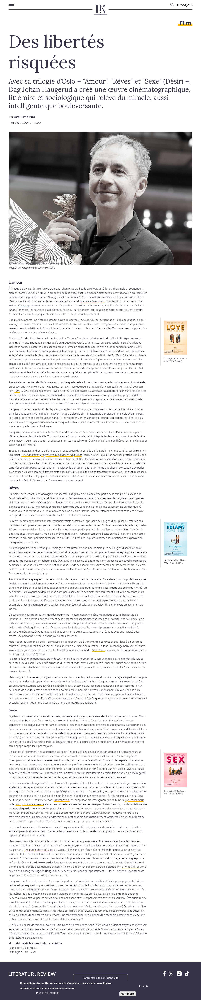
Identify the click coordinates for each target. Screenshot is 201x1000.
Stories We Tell (130, 866)
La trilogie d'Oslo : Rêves (23, 951)
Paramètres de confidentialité (101, 977)
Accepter (144, 986)
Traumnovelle (62, 799)
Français (185, 5)
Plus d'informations (47, 992)
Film (185, 22)
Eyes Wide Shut (134, 799)
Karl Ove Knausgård (92, 301)
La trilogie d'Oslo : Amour (23, 947)
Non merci (128, 993)
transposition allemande (30, 803)
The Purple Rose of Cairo (38, 849)
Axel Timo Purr (24, 116)
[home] (100, 11)
